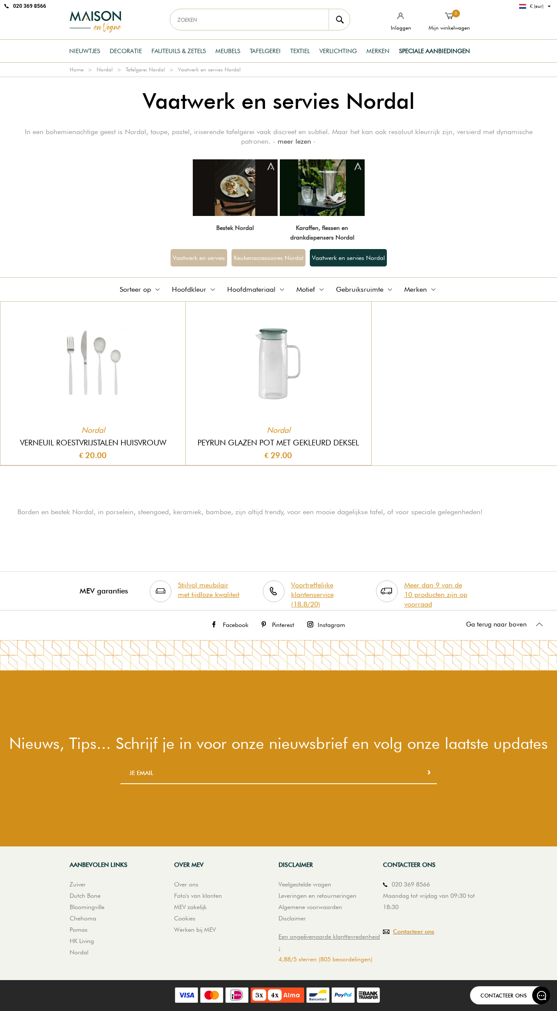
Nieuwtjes (84, 50)
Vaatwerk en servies (199, 257)
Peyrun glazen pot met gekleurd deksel (278, 442)
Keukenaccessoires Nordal (268, 257)
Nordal (105, 69)
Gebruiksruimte (359, 289)
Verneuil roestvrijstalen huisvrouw (93, 442)
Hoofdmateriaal (251, 289)
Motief (305, 289)
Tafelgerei (265, 50)
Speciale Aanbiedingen (434, 50)
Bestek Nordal (235, 227)
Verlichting (338, 50)
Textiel (300, 50)
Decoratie (126, 50)
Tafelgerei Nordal (145, 69)
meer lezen (294, 141)
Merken (377, 50)
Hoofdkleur (189, 289)
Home (77, 69)
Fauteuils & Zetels (178, 50)
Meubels (227, 50)
